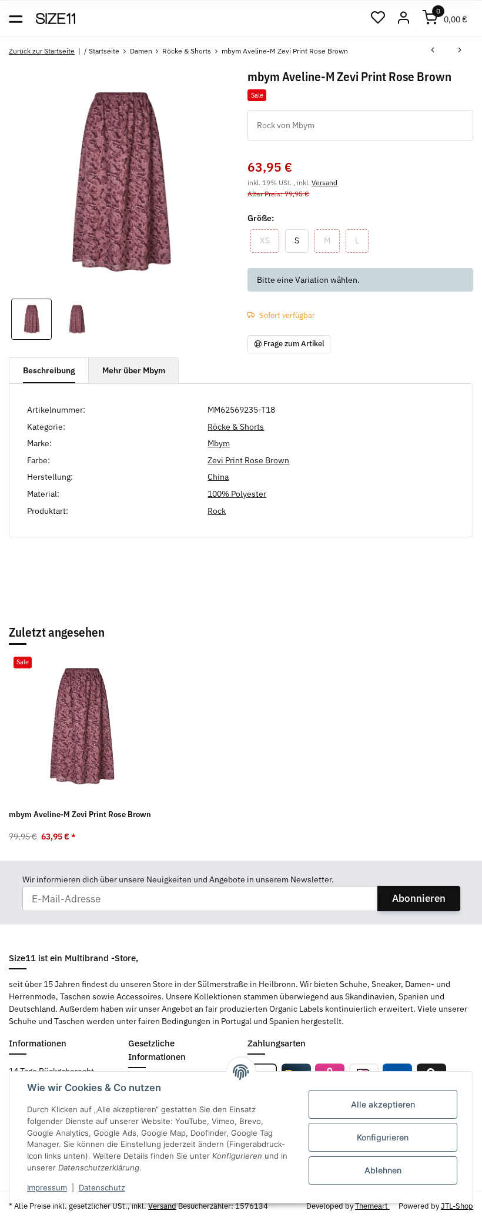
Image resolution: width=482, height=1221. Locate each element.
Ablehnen (382, 1170)
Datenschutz (102, 1187)
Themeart (372, 1206)
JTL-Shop (457, 1206)
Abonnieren (419, 898)
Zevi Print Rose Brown (248, 460)
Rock (216, 511)
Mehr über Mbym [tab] (133, 370)
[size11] (56, 19)
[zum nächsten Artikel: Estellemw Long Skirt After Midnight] (459, 51)
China (218, 476)
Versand (324, 182)
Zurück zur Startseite (42, 50)
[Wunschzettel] (377, 18)
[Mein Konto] (404, 18)
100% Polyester (236, 494)
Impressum (47, 1187)
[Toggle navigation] (15, 18)
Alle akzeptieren (383, 1104)
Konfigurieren (383, 1137)
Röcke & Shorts (235, 427)
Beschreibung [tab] (49, 370)
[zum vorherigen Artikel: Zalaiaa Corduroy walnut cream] (432, 51)
